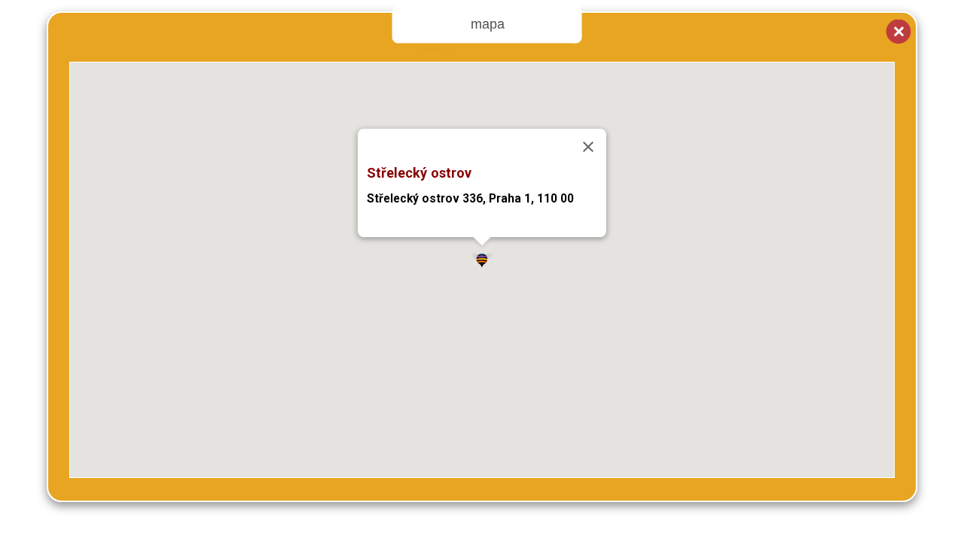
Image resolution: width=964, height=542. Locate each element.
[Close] (588, 147)
